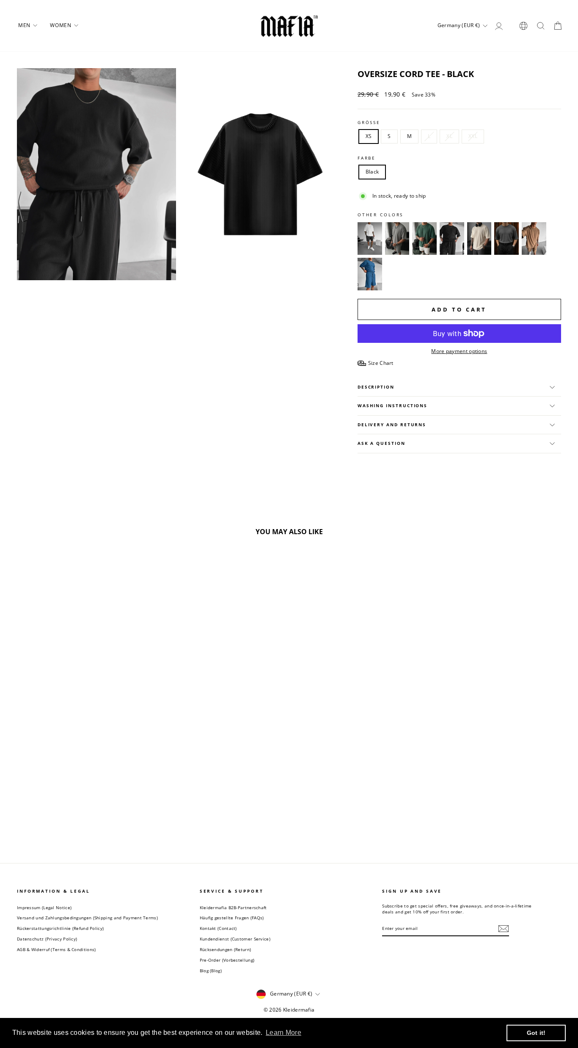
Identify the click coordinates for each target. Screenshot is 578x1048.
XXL (472, 136)
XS (369, 136)
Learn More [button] (283, 1032)
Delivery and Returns (392, 424)
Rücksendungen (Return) (225, 949)
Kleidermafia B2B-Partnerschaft (233, 907)
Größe (369, 122)
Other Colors (381, 215)
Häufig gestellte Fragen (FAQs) (232, 918)
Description (376, 387)
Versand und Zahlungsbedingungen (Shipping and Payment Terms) (87, 918)
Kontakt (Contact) (218, 928)
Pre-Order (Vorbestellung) (227, 960)
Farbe (367, 158)
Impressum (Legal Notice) (44, 907)
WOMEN (61, 25)
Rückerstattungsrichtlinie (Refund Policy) (60, 928)
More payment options (459, 351)
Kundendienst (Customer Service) (235, 939)
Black (372, 171)
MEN (25, 25)
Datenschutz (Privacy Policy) (47, 939)
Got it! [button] (536, 1032)
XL (449, 136)
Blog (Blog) (211, 971)
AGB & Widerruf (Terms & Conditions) (56, 949)
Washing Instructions (392, 405)
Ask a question (381, 443)
